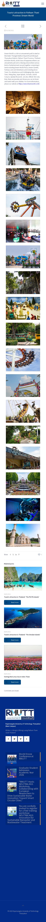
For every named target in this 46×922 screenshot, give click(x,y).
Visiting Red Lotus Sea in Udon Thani (17, 677)
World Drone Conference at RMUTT (26, 756)
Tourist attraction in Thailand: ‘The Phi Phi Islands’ (21, 597)
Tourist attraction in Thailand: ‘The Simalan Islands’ (22, 635)
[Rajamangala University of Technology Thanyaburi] (11, 4)
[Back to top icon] (23, 905)
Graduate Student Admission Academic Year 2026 (28, 771)
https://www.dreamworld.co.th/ (29, 84)
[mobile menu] (43, 4)
